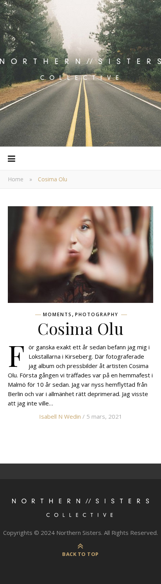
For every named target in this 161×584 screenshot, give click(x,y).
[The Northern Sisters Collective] (80, 73)
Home (15, 179)
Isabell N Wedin (60, 416)
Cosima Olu (80, 328)
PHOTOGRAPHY (96, 314)
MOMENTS (57, 314)
